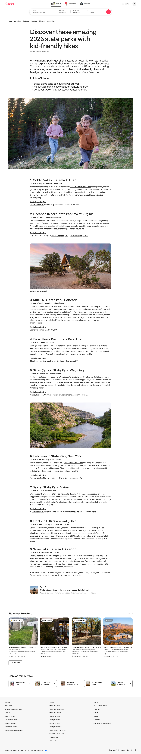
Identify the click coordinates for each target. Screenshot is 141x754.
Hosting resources (54, 720)
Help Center (8, 706)
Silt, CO (54, 330)
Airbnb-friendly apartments (57, 730)
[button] (64, 12)
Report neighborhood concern (14, 730)
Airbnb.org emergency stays (102, 723)
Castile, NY (44, 478)
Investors (96, 716)
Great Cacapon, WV (59, 236)
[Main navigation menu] (134, 4)
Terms (27, 750)
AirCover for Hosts (54, 716)
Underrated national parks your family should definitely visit (64, 590)
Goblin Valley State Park (81, 187)
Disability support (10, 723)
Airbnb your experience (56, 709)
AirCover (7, 713)
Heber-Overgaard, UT (69, 361)
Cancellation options (11, 727)
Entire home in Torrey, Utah (38, 291)
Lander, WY (41, 395)
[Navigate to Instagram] (135, 750)
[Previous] (127, 613)
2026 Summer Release (100, 706)
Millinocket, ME (38, 512)
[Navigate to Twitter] (131, 750)
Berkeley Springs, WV (79, 236)
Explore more (16, 663)
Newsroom (97, 709)
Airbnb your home (54, 706)
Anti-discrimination (11, 720)
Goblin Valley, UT (37, 205)
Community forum (54, 723)
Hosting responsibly (55, 727)
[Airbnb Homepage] (10, 4)
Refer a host (52, 741)
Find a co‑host (53, 737)
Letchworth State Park (73, 463)
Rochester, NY (75, 478)
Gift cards (97, 720)
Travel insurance (10, 716)
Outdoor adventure (30, 21)
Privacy (20, 750)
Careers (96, 713)
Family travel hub (15, 21)
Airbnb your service (55, 713)
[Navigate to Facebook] (128, 750)
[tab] (56, 3)
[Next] (131, 613)
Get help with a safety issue (13, 709)
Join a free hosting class (56, 734)
